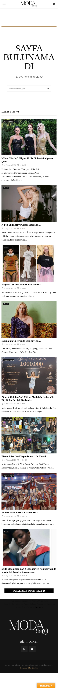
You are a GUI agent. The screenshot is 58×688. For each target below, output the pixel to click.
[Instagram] (24, 649)
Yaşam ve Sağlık (9, 360)
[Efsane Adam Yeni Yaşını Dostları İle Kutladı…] (29, 435)
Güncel (6, 188)
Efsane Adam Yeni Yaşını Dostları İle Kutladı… (25, 456)
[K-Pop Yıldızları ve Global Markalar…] (29, 203)
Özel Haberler (8, 419)
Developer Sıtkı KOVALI (29, 668)
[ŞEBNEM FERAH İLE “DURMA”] (29, 491)
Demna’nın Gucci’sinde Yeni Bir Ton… (21, 341)
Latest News (10, 111)
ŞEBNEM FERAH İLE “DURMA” (20, 512)
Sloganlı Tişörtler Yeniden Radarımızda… (22, 284)
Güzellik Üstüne (8, 121)
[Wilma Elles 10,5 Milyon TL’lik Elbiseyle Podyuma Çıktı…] (29, 137)
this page (39, 607)
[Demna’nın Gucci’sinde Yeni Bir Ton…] (29, 319)
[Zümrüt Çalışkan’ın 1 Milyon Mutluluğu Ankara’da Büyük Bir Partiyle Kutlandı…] (29, 375)
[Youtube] (32, 649)
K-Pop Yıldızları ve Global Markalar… (21, 225)
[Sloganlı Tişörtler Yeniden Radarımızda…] (29, 263)
